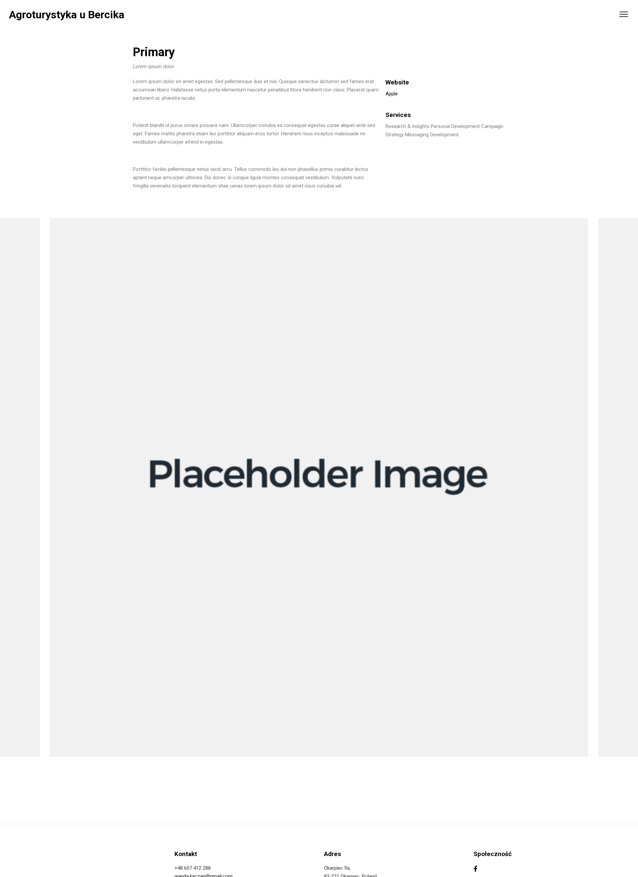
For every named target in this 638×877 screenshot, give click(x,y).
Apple (391, 94)
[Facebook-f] (475, 868)
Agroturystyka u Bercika (66, 14)
